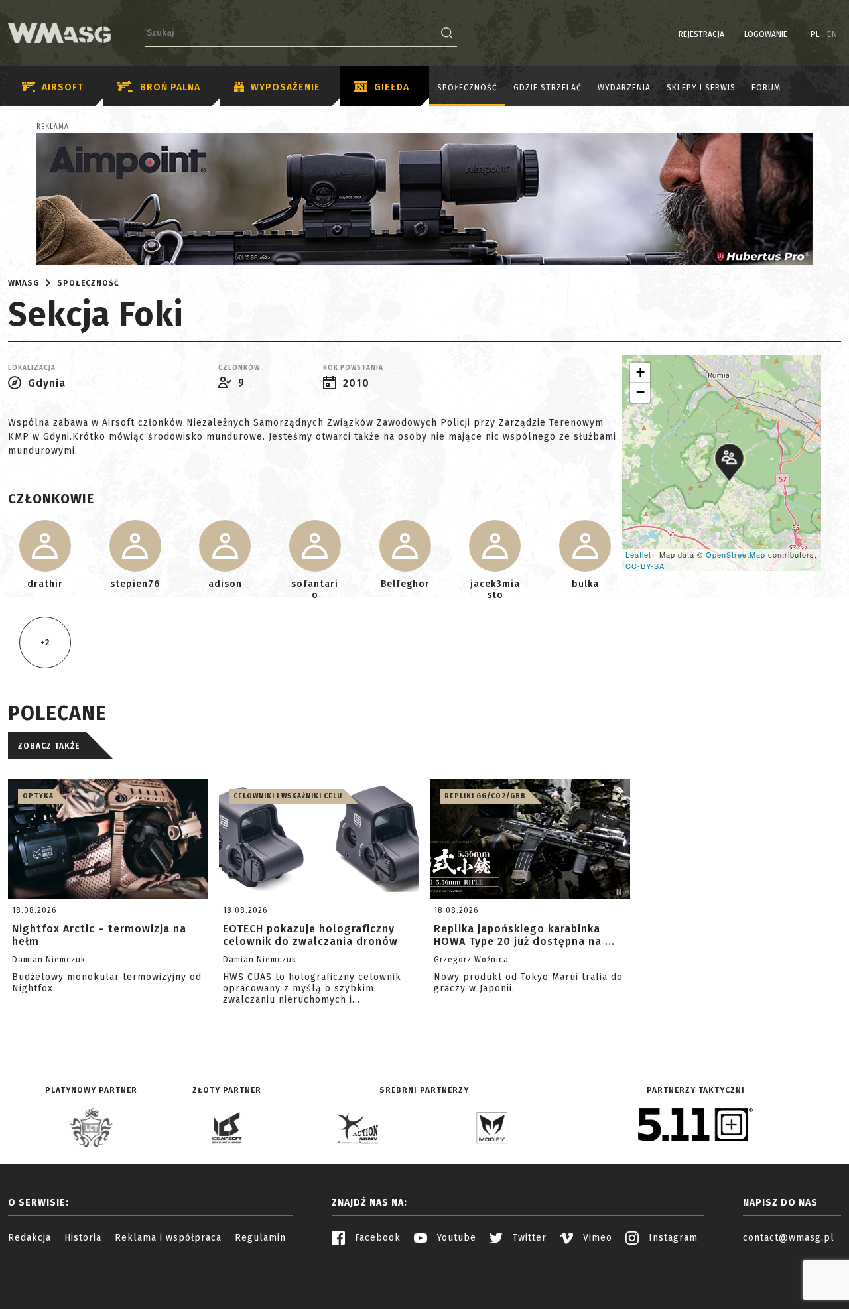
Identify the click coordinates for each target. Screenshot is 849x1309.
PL (815, 34)
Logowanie (765, 34)
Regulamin (260, 1237)
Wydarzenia (624, 87)
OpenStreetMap (735, 554)
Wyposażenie (285, 87)
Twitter (528, 1237)
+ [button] (640, 372)
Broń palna (170, 87)
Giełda (391, 87)
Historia (82, 1237)
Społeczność (467, 87)
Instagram (671, 1237)
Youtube (455, 1237)
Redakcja (29, 1237)
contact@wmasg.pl (788, 1237)
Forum (766, 87)
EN (832, 34)
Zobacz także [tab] (49, 746)
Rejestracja (701, 34)
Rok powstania (353, 368)
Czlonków (239, 368)
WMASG (23, 283)
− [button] (640, 392)
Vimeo (596, 1237)
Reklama (52, 127)
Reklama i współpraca (168, 1237)
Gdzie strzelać (547, 87)
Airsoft (63, 87)
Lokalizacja (32, 368)
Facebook (376, 1237)
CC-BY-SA (645, 565)
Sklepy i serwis (701, 87)
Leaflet (638, 554)
